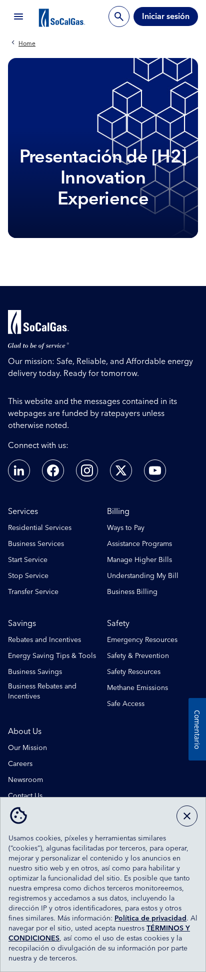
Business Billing (132, 592)
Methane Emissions (137, 688)
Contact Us (25, 796)
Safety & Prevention (138, 656)
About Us (25, 732)
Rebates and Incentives (44, 640)
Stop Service (28, 576)
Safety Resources (133, 672)
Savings (22, 624)
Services (23, 512)
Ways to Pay (125, 528)
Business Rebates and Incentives (42, 692)
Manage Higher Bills (139, 560)
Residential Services (40, 528)
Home (27, 44)
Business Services (36, 544)
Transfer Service (33, 592)
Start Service (28, 560)
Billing (118, 512)
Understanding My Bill (142, 576)
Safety (118, 624)
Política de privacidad (150, 918)
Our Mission (27, 748)
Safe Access (125, 704)
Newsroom (25, 780)
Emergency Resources (142, 640)
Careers (20, 764)
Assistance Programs (139, 544)
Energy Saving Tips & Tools (52, 656)
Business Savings (35, 672)
